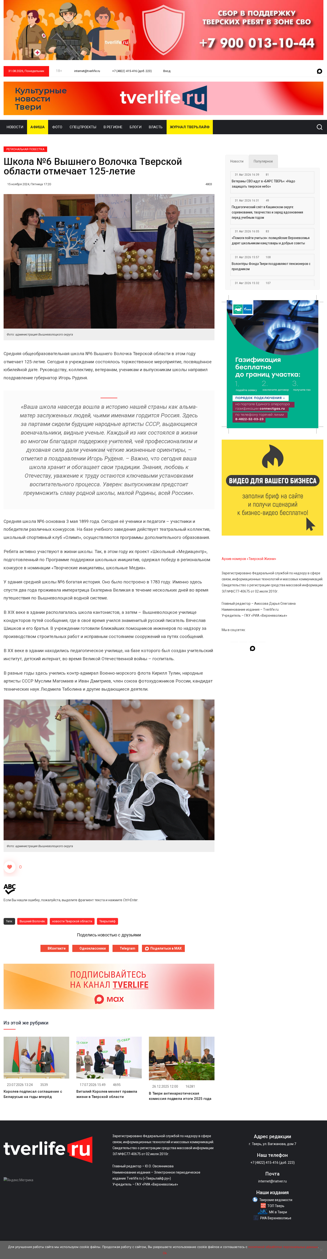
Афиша (37, 127)
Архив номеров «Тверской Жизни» (249, 559)
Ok (165, 1253)
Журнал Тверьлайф (189, 127)
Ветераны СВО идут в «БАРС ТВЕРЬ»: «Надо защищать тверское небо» (263, 184)
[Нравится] (10, 867)
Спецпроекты (83, 127)
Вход (166, 71)
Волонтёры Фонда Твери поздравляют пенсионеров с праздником (271, 266)
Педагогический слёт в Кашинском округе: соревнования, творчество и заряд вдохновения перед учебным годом (267, 212)
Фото (57, 127)
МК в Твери (278, 1212)
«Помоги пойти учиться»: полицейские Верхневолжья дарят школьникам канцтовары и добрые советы (271, 240)
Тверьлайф (107, 921)
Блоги (135, 127)
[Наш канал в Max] (319, 71)
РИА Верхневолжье (275, 1218)
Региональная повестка (25, 149)
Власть (156, 127)
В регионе (113, 127)
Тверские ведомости (275, 1200)
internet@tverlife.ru (86, 71)
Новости (15, 127)
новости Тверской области (72, 921)
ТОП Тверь (275, 1206)
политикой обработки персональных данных (283, 1247)
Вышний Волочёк (32, 921)
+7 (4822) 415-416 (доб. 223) (132, 71)
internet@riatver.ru (272, 1181)
